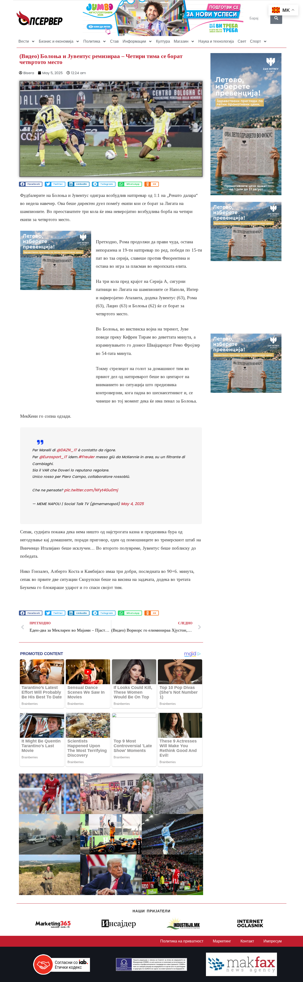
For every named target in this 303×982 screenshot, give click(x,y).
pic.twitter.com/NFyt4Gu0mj (91, 490)
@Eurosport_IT (53, 457)
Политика (91, 41)
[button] (30, 184)
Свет (242, 41)
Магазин (181, 41)
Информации (134, 41)
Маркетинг (222, 941)
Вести (23, 41)
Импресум (272, 941)
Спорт (255, 41)
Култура (163, 41)
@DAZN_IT (67, 450)
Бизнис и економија (56, 41)
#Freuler (86, 457)
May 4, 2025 (132, 504)
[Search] (276, 18)
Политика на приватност (181, 941)
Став (114, 41)
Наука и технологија (216, 41)
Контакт (247, 941)
